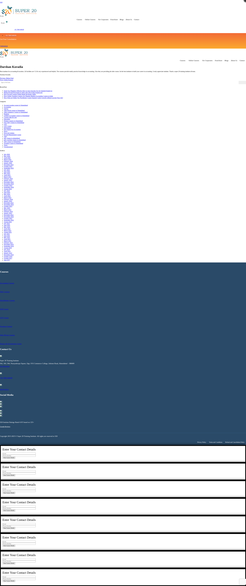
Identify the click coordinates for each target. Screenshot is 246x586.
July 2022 (7, 223)
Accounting (7, 107)
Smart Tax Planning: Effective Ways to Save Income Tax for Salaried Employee (28, 91)
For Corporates (103, 19)
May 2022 (7, 227)
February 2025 (8, 178)
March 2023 (7, 210)
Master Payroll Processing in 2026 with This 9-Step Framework (23, 92)
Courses (79, 19)
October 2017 (8, 258)
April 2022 (7, 229)
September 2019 (9, 246)
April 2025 (7, 175)
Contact (136, 19)
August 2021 (8, 232)
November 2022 (9, 217)
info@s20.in (4, 389)
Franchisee (114, 19)
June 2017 (7, 260)
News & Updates (9, 133)
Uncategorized (8, 147)
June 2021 (7, 236)
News (5, 131)
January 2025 (8, 180)
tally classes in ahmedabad (12, 138)
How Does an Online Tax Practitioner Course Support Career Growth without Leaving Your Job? (33, 98)
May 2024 (7, 194)
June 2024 (7, 192)
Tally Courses (5, 292)
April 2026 (7, 158)
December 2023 (9, 203)
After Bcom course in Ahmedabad (14, 110)
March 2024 (7, 197)
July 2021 (7, 234)
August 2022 (8, 222)
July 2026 (7, 154)
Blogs (122, 19)
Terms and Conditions (215, 442)
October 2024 (8, 185)
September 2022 (9, 220)
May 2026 (7, 156)
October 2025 (8, 166)
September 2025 (9, 168)
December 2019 (9, 244)
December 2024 (9, 182)
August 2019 (8, 248)
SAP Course (4, 309)
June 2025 (7, 172)
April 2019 (7, 251)
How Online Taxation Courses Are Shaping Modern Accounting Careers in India (28, 96)
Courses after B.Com (10, 117)
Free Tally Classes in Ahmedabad (14, 122)
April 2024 (7, 196)
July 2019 (7, 249)
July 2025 (7, 170)
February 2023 (8, 211)
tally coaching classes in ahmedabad (15, 140)
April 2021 (7, 239)
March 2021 (7, 241)
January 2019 (8, 253)
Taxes (5, 145)
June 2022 (7, 225)
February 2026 (8, 161)
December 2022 (9, 215)
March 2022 (7, 230)
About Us (129, 19)
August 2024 (8, 189)
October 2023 (8, 206)
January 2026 (8, 163)
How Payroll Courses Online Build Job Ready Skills (20, 94)
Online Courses (90, 19)
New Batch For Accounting (12, 129)
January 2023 (8, 213)
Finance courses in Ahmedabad (13, 121)
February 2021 (8, 243)
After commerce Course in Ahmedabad (16, 112)
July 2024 (7, 191)
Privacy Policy (201, 442)
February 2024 (8, 199)
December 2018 (9, 255)
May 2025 (7, 173)
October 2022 (8, 218)
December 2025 (9, 165)
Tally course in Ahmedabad (12, 141)
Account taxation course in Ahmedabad (16, 105)
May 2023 (7, 208)
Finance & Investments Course (11, 344)
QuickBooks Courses (7, 300)
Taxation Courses (6, 326)
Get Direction (5, 366)
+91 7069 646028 (19, 29)
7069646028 (4, 46)
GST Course (8, 126)
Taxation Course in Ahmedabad (13, 143)
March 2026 (7, 159)
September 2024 (9, 187)
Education (7, 119)
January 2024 (8, 201)
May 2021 (7, 237)
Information (7, 128)
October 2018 (8, 256)
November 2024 (9, 184)
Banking (6, 114)
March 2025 (7, 177)
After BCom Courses (7, 335)
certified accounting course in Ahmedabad (16, 116)
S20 (1, 2)
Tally (5, 136)
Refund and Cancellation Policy (235, 442)
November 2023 (9, 204)
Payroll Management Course (12, 135)
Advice (6, 109)
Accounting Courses (7, 283)
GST (5, 124)
